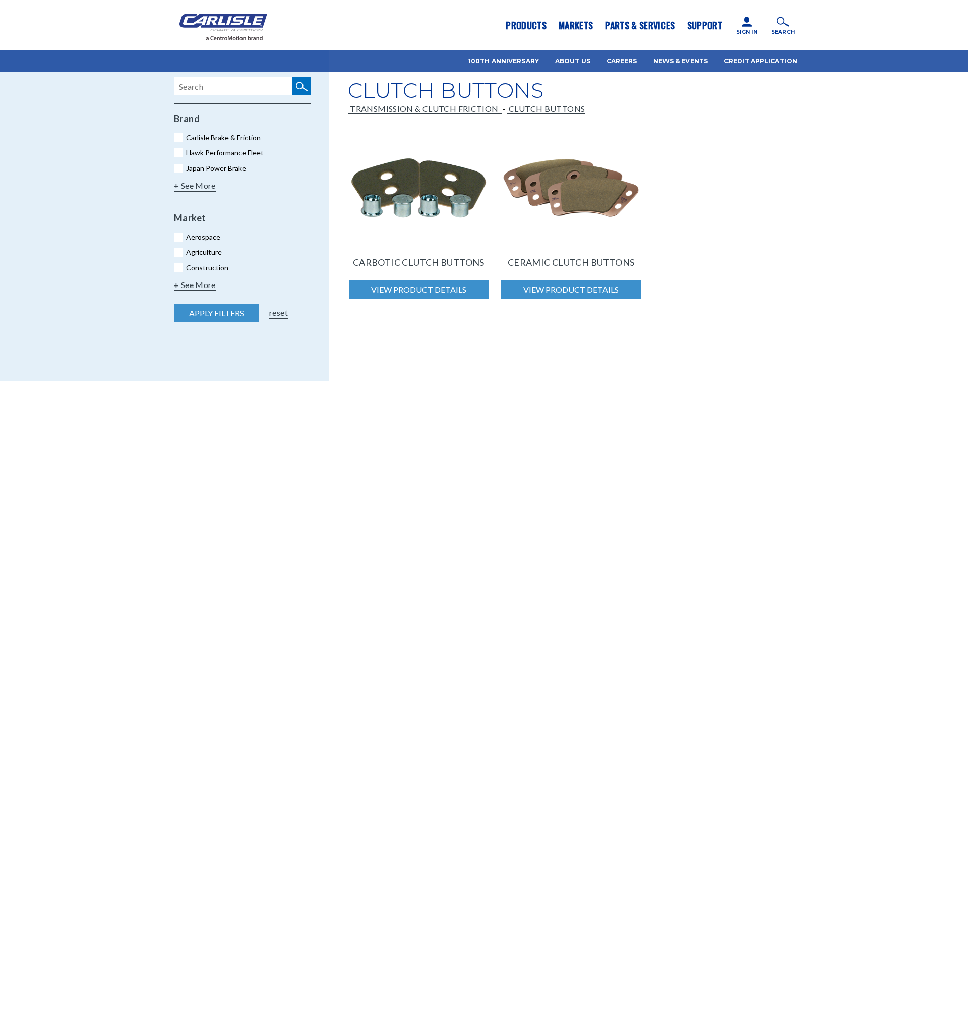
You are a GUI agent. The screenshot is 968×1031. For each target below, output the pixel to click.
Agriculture (204, 252)
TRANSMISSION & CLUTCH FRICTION (425, 108)
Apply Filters (216, 313)
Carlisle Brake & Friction (223, 137)
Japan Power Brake (216, 168)
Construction (207, 267)
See (188, 185)
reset (278, 312)
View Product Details (418, 289)
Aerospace (203, 237)
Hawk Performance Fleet (225, 152)
